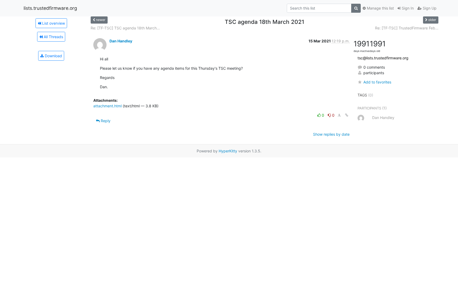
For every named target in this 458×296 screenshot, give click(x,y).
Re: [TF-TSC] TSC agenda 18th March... (125, 28)
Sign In (407, 8)
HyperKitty (228, 151)
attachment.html (107, 106)
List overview (53, 23)
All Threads (53, 36)
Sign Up (429, 8)
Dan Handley (120, 41)
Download (53, 56)
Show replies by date (331, 134)
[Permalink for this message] (347, 115)
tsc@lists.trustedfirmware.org (383, 58)
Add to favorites (377, 82)
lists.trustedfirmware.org (50, 8)
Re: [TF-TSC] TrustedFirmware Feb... (406, 28)
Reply (105, 120)
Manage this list (380, 8)
